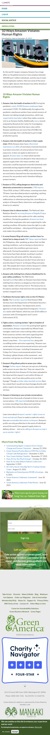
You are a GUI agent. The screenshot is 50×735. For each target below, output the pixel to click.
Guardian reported (19, 300)
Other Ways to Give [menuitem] (38, 604)
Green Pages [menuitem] (36, 612)
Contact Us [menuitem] (24, 604)
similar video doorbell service (29, 381)
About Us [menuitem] (22, 601)
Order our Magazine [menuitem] (23, 597)
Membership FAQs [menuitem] (9, 601)
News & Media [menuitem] (27, 594)
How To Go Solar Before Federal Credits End (23, 462)
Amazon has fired (36, 219)
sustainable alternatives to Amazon (24, 420)
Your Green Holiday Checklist (18, 456)
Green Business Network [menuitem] (19, 612)
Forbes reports (16, 366)
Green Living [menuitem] (8, 26)
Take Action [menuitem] (7, 594)
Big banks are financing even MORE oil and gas (24, 472)
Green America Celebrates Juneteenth (21, 477)
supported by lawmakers (13, 118)
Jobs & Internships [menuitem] (39, 597)
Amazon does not (17, 156)
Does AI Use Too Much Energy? (18, 459)
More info (38, 727)
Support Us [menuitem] (31, 601)
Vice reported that (26, 340)
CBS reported (20, 401)
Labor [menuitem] (5, 14)
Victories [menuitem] (16, 594)
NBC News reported (33, 239)
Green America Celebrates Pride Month (22, 483)
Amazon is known (20, 326)
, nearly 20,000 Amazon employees (24, 106)
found (11, 280)
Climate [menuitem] (6, 3)
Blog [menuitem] (36, 594)
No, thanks (6, 732)
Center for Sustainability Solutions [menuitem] (25, 608)
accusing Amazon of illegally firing (31, 213)
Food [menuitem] (4, 9)
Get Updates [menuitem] (8, 597)
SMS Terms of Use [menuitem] (11, 604)
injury (36, 121)
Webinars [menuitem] (44, 594)
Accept (15, 732)
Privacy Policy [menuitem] (42, 601)
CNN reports (38, 187)
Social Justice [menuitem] (9, 20)
